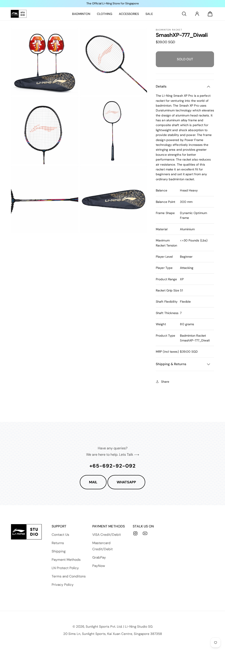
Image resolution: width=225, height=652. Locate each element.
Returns (58, 543)
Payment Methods (66, 559)
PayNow (98, 566)
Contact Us (60, 534)
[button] (184, 14)
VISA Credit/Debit (106, 534)
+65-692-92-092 (112, 466)
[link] (81, 13)
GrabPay (99, 557)
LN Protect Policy (65, 568)
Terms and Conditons (69, 576)
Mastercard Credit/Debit (102, 546)
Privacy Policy (63, 584)
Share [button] (165, 382)
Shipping (59, 551)
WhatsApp (126, 482)
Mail (93, 482)
